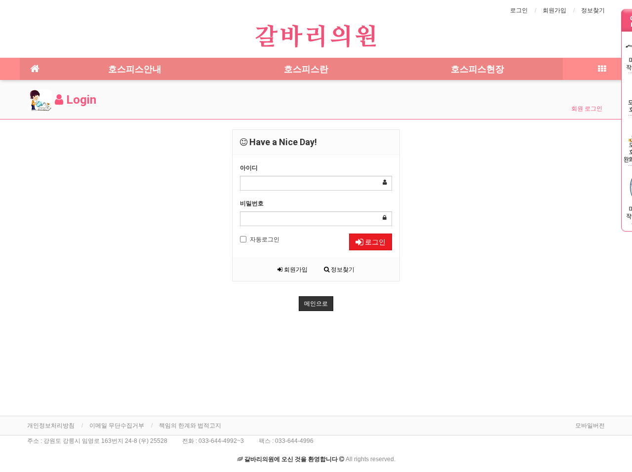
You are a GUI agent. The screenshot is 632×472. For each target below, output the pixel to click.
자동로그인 (264, 239)
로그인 (519, 10)
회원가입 (554, 10)
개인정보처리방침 (51, 425)
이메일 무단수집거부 (116, 425)
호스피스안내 (134, 69)
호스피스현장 (477, 69)
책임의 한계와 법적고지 (190, 425)
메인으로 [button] (316, 303)
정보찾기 (593, 10)
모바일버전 (590, 425)
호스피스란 (306, 69)
